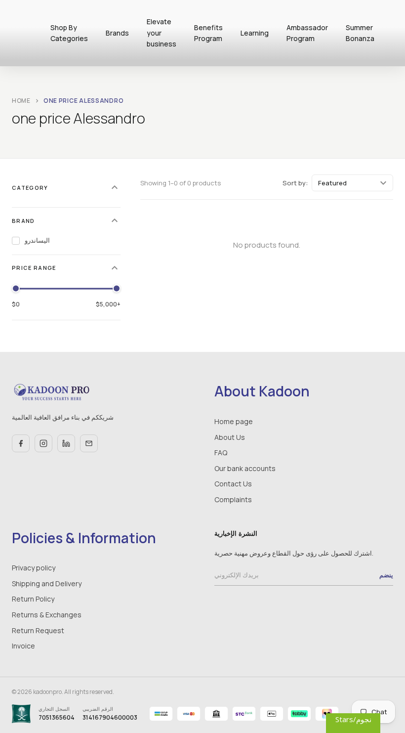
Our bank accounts (245, 468)
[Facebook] (21, 443)
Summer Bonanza (360, 33)
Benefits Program (208, 33)
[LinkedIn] (66, 443)
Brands (117, 33)
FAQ (220, 452)
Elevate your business (161, 32)
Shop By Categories (69, 33)
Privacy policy (33, 567)
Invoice (23, 645)
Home (21, 100)
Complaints (233, 499)
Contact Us (233, 483)
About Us (229, 437)
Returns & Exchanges (46, 614)
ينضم (386, 574)
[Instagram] (43, 443)
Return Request (38, 630)
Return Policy (33, 599)
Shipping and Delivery (46, 583)
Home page (233, 421)
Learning (255, 33)
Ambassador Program (307, 33)
